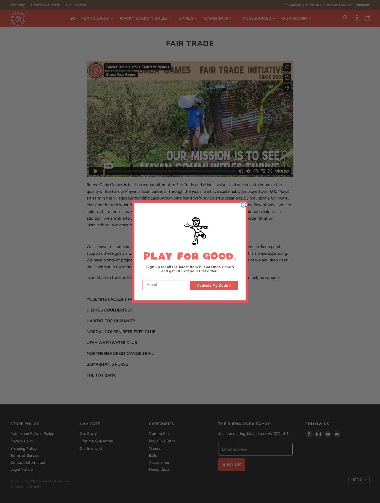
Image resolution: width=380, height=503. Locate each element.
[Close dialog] (243, 204)
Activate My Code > (214, 285)
